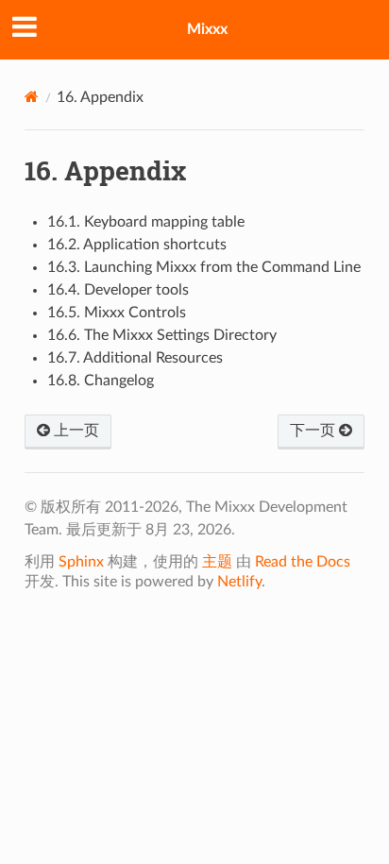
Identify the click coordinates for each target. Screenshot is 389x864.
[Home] (32, 97)
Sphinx (81, 561)
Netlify (239, 581)
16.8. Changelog (100, 380)
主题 (217, 561)
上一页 (74, 430)
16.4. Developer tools (118, 289)
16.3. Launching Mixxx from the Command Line (204, 267)
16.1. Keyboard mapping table (146, 221)
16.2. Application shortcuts (137, 244)
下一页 (314, 430)
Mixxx (207, 29)
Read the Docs (302, 561)
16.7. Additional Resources (135, 357)
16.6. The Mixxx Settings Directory (162, 335)
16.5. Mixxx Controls (116, 312)
